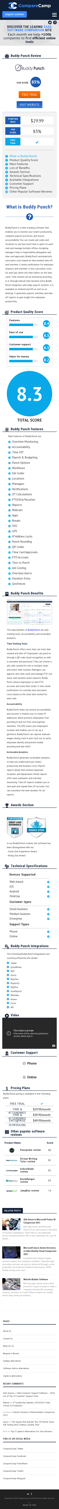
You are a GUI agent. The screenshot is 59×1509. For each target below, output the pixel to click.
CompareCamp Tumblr (13, 1471)
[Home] (29, 5)
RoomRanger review (27, 1180)
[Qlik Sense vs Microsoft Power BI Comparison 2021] (11, 1224)
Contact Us (8, 1338)
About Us (7, 1331)
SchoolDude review (27, 1170)
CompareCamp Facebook (14, 1456)
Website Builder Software (35, 1279)
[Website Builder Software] (11, 1284)
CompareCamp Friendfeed (15, 1463)
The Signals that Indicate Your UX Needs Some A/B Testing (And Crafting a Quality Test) (28, 1423)
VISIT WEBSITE (29, 105)
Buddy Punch (34, 629)
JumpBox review (29, 1190)
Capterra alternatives (12, 1375)
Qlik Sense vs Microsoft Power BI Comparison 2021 (39, 1221)
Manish (6, 1402)
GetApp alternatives (12, 1360)
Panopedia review (30, 1150)
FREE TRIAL (29, 95)
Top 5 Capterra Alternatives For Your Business (31, 1431)
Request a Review (11, 1353)
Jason (5, 1421)
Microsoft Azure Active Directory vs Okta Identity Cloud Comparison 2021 (39, 1251)
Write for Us (8, 1346)
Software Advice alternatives (16, 1368)
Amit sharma (8, 1393)
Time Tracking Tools (17, 643)
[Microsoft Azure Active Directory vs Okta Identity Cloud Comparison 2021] (11, 1252)
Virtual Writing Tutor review (28, 1160)
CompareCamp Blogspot (14, 1478)
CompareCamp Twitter (13, 1448)
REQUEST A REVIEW (14, 14)
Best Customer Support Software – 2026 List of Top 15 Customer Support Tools (29, 1394)
